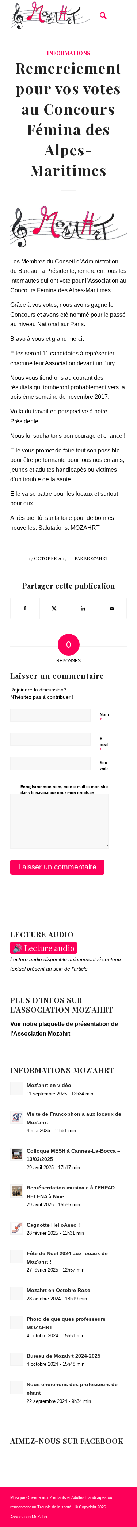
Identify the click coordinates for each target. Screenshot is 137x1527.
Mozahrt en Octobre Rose (58, 1290)
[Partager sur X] (54, 608)
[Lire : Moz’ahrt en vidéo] (16, 1088)
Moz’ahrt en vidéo (49, 1085)
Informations (68, 53)
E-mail (104, 744)
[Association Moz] (56, 15)
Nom (104, 717)
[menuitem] (99, 15)
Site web (104, 765)
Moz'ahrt (96, 558)
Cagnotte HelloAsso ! (53, 1225)
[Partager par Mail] (112, 608)
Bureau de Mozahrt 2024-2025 (63, 1356)
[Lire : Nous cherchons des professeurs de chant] (16, 1387)
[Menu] (117, 15)
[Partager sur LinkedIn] (83, 608)
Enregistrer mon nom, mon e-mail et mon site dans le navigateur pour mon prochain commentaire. (64, 792)
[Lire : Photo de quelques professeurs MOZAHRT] (16, 1322)
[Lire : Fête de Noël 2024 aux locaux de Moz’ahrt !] (16, 1256)
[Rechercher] (99, 15)
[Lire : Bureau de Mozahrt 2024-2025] (16, 1359)
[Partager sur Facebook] (25, 608)
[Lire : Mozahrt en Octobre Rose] (16, 1293)
